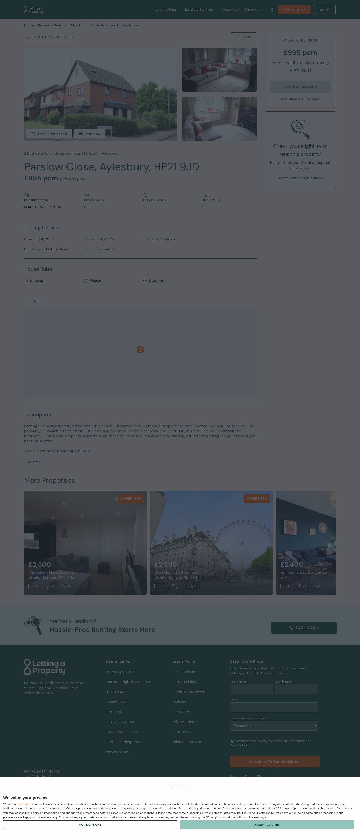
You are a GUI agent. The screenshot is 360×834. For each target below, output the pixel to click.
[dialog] (180, 805)
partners (24, 804)
